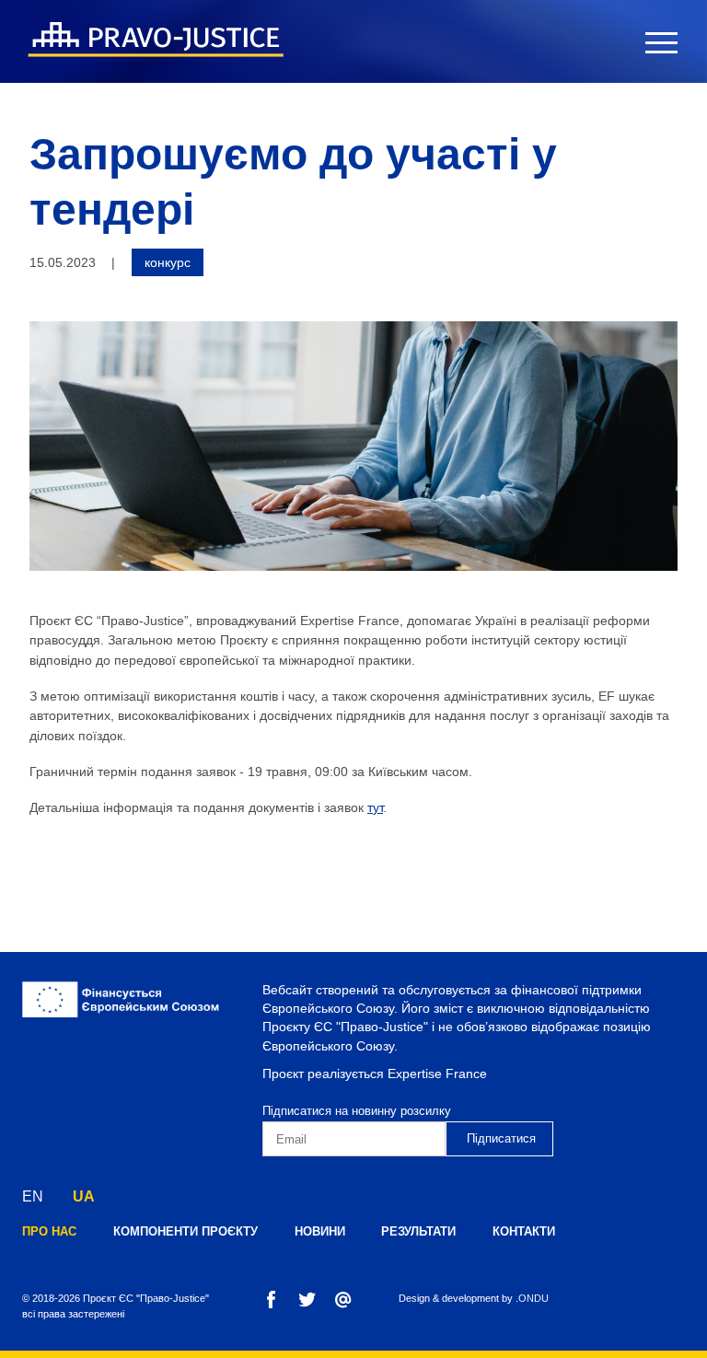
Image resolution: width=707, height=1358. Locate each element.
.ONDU (532, 1298)
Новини (320, 1231)
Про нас (49, 1231)
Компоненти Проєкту (185, 1231)
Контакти (524, 1231)
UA (84, 1196)
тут (375, 807)
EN (32, 1196)
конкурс (168, 262)
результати (418, 1231)
